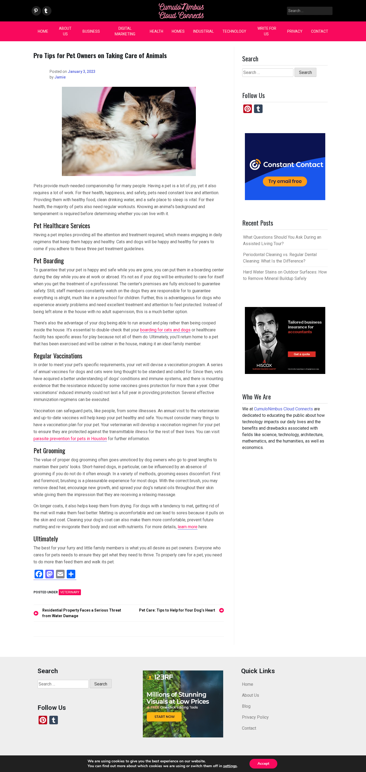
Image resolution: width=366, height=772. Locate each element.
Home (43, 31)
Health (156, 31)
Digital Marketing (125, 31)
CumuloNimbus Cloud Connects (283, 408)
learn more (187, 526)
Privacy (294, 31)
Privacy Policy (255, 717)
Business (91, 31)
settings (230, 766)
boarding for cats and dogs (165, 329)
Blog (246, 706)
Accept (263, 763)
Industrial (203, 31)
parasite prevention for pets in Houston (70, 438)
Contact (319, 31)
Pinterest (36, 11)
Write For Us (266, 31)
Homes (178, 31)
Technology (234, 31)
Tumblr (46, 11)
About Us (65, 31)
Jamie (60, 77)
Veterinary (69, 592)
